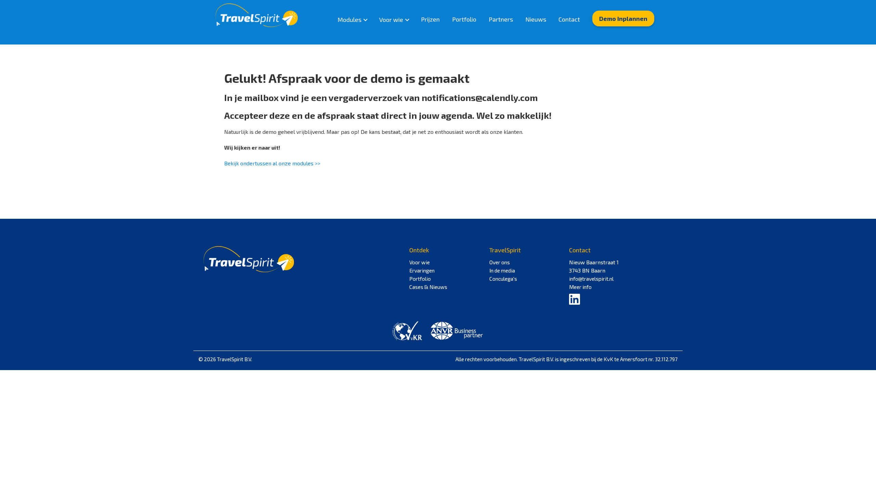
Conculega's (503, 279)
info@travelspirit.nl (591, 279)
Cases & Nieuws (428, 287)
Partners (501, 19)
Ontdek (419, 250)
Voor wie (391, 19)
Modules (349, 19)
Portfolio (464, 19)
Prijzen (430, 19)
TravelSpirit (505, 250)
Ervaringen (422, 270)
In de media (502, 270)
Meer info (580, 287)
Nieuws (535, 19)
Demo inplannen (623, 18)
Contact (569, 19)
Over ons (499, 262)
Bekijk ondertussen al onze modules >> (272, 163)
